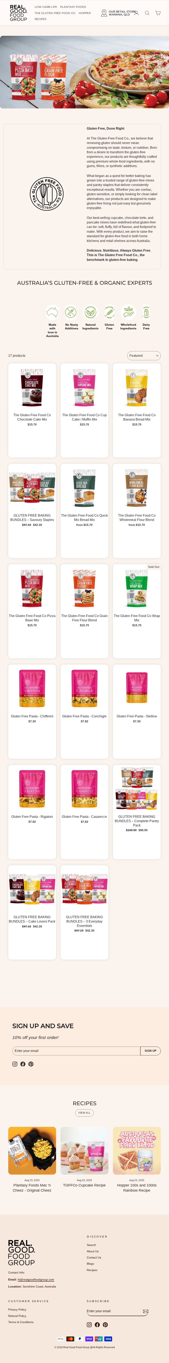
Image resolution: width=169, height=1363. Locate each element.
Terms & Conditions (21, 1322)
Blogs (90, 1263)
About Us (93, 1251)
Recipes (40, 19)
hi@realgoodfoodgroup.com (36, 1279)
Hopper (85, 13)
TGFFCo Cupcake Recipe (84, 1185)
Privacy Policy (17, 1309)
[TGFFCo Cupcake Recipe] (84, 1151)
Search (91, 1245)
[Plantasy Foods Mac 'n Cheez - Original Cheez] (32, 1151)
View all (84, 1112)
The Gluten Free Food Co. (55, 13)
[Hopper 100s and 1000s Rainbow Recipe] (137, 1151)
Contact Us (94, 1257)
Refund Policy (17, 1316)
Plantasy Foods (73, 6)
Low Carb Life (46, 6)
